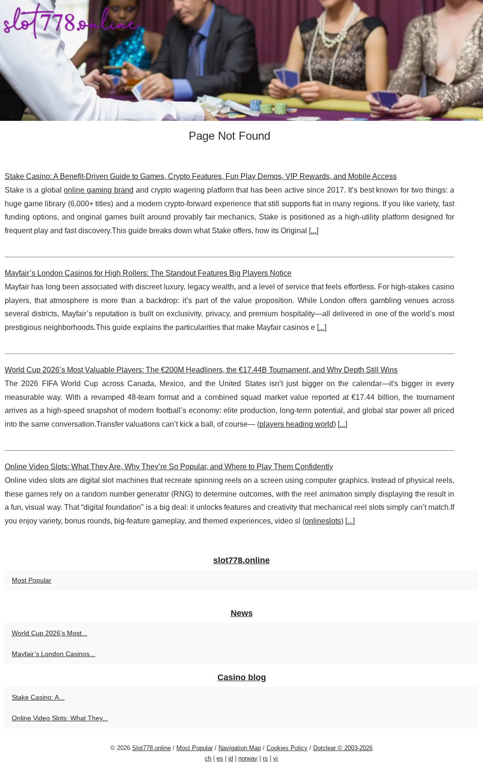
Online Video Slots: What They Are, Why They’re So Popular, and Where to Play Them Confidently (169, 467)
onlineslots (323, 521)
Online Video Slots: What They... (60, 718)
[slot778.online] (241, 60)
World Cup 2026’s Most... (49, 633)
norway (248, 758)
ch (208, 758)
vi (275, 758)
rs (265, 758)
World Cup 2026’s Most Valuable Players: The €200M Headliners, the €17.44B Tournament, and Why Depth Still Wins (201, 370)
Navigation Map (239, 747)
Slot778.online (151, 747)
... (313, 231)
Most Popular (31, 580)
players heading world (296, 424)
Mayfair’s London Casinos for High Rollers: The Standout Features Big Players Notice (148, 273)
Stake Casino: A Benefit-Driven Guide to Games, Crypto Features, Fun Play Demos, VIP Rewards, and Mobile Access (201, 176)
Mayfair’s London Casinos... (53, 654)
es (220, 758)
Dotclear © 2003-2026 (343, 747)
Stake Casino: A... (38, 697)
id (230, 758)
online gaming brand (98, 190)
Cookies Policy (287, 747)
